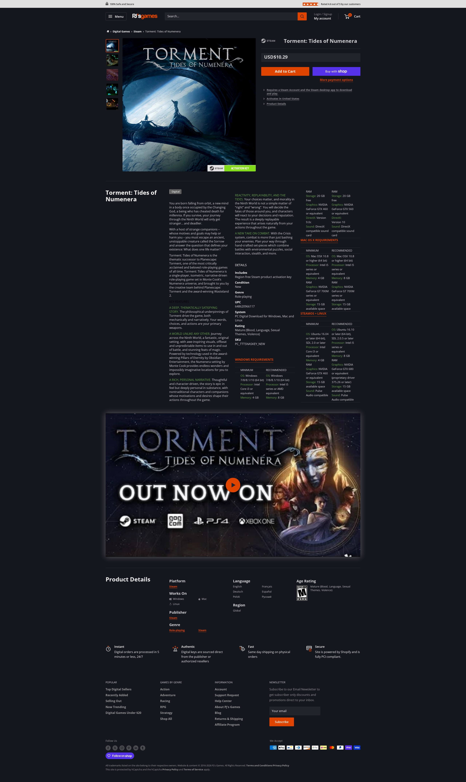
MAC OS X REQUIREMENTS (319, 240)
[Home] (107, 31)
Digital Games (121, 31)
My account (322, 18)
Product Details (276, 103)
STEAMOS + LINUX (313, 313)
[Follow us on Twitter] (115, 747)
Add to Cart (285, 71)
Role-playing (177, 630)
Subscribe (282, 722)
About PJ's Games (227, 707)
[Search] (302, 16)
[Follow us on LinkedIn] (135, 747)
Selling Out (114, 701)
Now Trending (116, 707)
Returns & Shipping (229, 719)
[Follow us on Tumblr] (142, 747)
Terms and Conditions (259, 765)
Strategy (166, 713)
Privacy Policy (281, 765)
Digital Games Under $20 (123, 713)
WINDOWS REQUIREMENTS (254, 360)
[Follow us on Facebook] (108, 747)
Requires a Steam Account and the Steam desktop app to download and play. (309, 91)
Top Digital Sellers (118, 689)
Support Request (227, 695)
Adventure (167, 695)
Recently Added (117, 695)
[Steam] (272, 40)
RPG (163, 707)
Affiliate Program (227, 725)
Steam (138, 31)
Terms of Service (193, 769)
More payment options (336, 80)
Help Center (223, 701)
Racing (165, 701)
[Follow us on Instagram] (122, 747)
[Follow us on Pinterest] (128, 747)
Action (165, 689)
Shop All (166, 719)
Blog (218, 713)
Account (221, 689)
